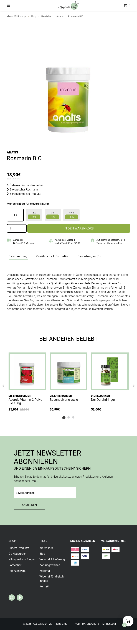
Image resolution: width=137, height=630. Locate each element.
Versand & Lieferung (52, 559)
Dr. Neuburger (100, 395)
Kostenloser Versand (65, 240)
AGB (77, 623)
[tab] (18, 256)
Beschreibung (18, 256)
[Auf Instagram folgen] (12, 597)
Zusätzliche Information (52, 256)
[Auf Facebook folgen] (20, 597)
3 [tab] (73, 417)
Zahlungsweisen (49, 565)
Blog (42, 553)
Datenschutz (90, 623)
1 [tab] (64, 417)
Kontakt (44, 586)
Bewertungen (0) (89, 256)
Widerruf (44, 571)
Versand (16, 178)
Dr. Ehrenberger (20, 395)
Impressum (109, 623)
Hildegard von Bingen (22, 559)
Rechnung (105, 240)
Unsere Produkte (19, 548)
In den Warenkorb (79, 228)
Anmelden (29, 505)
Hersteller (46, 16)
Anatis (60, 16)
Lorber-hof (15, 565)
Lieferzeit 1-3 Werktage (24, 243)
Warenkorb (46, 548)
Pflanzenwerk (17, 571)
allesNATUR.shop (16, 16)
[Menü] (15, 5)
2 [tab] (68, 417)
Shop (33, 16)
